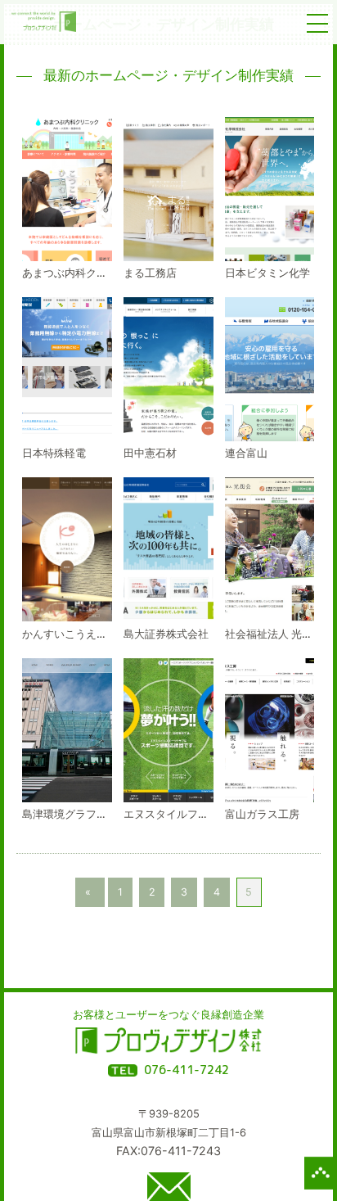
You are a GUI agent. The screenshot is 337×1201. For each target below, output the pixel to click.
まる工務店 (150, 272)
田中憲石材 (150, 452)
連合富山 (246, 452)
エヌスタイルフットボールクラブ (203, 813)
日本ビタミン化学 (267, 272)
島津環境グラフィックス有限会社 (102, 813)
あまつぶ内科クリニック (80, 272)
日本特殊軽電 (54, 452)
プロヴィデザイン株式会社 (168, 1041)
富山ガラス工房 (262, 813)
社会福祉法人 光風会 (274, 633)
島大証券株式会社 (166, 633)
